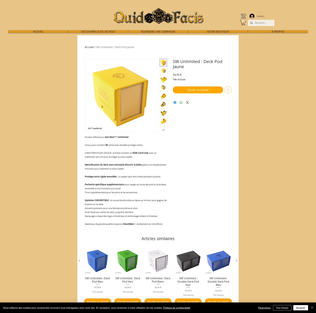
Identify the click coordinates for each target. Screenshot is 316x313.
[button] (243, 22)
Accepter (300, 307)
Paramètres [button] (264, 307)
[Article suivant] (237, 260)
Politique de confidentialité (176, 307)
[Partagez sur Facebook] (175, 102)
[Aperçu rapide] (97, 260)
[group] (158, 276)
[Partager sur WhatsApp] (181, 102)
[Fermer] (312, 307)
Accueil (89, 47)
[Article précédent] (79, 260)
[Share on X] (187, 102)
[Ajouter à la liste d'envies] (227, 89)
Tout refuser (282, 307)
